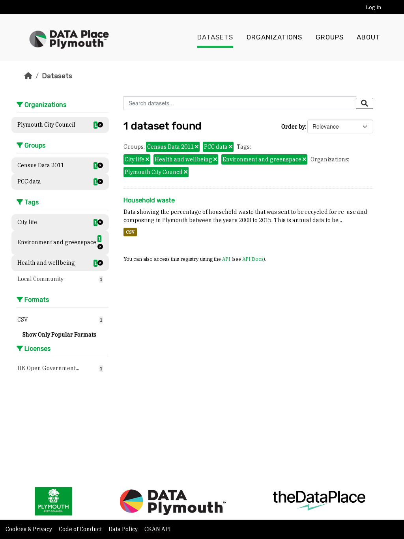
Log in (373, 7)
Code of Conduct (81, 529)
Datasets (215, 37)
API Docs (253, 259)
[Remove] (196, 147)
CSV (130, 232)
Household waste (149, 200)
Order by (293, 126)
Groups (330, 37)
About (368, 37)
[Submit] (364, 103)
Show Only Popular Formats (59, 334)
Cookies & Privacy (29, 529)
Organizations (274, 37)
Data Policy (123, 529)
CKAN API (157, 529)
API (226, 259)
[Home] (28, 76)
